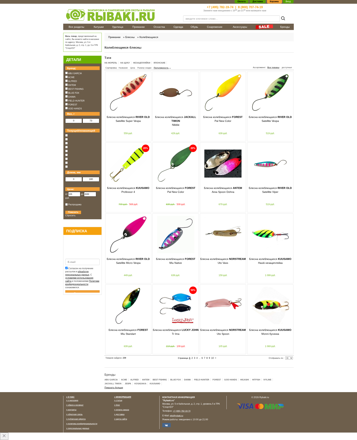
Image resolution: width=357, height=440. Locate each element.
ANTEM (145, 380)
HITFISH (256, 380)
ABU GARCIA (111, 380)
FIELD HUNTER (201, 380)
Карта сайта (121, 419)
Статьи (119, 400)
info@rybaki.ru (176, 415)
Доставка (120, 414)
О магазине (73, 400)
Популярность (161, 68)
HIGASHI (244, 380)
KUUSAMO (155, 383)
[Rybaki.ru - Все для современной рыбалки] (121, 15)
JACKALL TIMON (112, 383)
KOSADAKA (140, 383)
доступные (287, 67)
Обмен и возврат (75, 405)
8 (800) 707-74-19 (250, 7)
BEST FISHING (160, 380)
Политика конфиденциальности (82, 423)
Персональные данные (78, 428)
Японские (159, 63)
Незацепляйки (141, 63)
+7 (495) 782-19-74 (220, 7)
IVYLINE (267, 380)
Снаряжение (214, 26)
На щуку (125, 63)
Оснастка (159, 26)
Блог (118, 405)
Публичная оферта (77, 419)
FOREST (217, 380)
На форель (110, 63)
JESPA (128, 383)
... (199, 358)
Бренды (285, 26)
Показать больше (113, 387)
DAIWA (187, 380)
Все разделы (76, 26)
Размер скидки (144, 68)
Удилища (117, 26)
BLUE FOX (175, 380)
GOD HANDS (230, 380)
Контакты (72, 410)
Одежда (178, 26)
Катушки (99, 26)
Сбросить (70, 215)
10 (212, 358)
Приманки (138, 26)
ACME (124, 380)
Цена (132, 68)
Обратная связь (75, 414)
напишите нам (258, 10)
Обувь (194, 26)
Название (123, 68)
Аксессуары (240, 26)
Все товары (273, 67)
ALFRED (134, 380)
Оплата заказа (122, 410)
